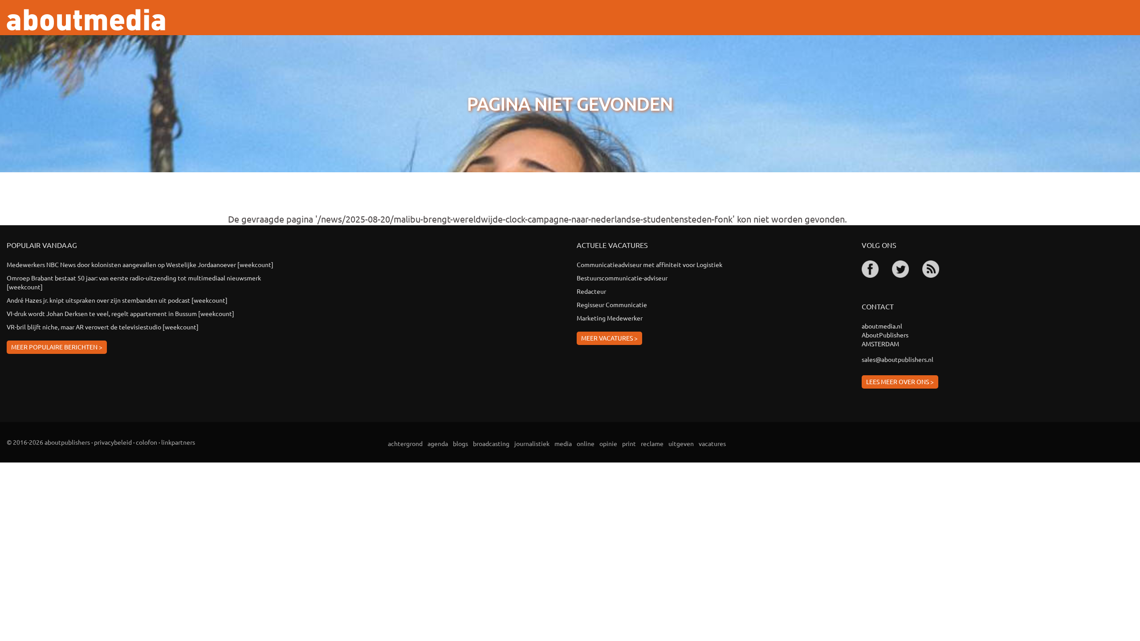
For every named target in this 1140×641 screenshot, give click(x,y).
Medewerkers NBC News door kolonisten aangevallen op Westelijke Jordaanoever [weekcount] (140, 264)
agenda (438, 443)
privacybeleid (113, 442)
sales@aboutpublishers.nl (897, 359)
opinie (608, 443)
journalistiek (532, 443)
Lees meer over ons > (900, 381)
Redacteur (591, 291)
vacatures (712, 443)
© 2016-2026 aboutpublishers (48, 442)
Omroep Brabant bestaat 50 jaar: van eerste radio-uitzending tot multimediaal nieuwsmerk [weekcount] (134, 282)
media (563, 443)
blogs (460, 443)
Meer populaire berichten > (56, 347)
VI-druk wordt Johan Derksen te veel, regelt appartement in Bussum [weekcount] (120, 313)
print (629, 443)
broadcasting (491, 443)
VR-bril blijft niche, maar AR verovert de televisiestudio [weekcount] (103, 327)
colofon (146, 442)
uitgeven (681, 443)
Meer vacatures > (609, 338)
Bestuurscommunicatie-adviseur (622, 278)
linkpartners (178, 442)
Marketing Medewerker (610, 318)
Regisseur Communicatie (612, 304)
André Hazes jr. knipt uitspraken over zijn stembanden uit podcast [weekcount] (117, 300)
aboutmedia (86, 20)
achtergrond (405, 443)
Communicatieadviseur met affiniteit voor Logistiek (649, 264)
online (585, 443)
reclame (652, 443)
